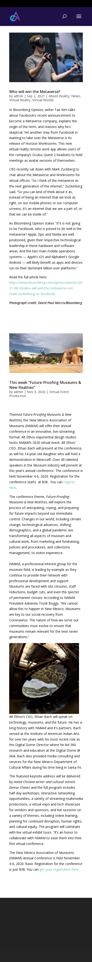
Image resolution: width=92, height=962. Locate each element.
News (75, 96)
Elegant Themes (37, 955)
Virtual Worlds (43, 100)
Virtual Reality (19, 100)
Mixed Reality (59, 96)
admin (18, 96)
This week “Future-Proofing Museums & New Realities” (45, 385)
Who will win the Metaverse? (34, 91)
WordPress (74, 955)
